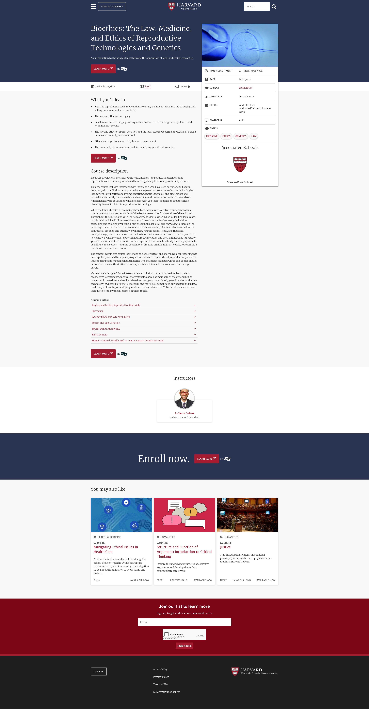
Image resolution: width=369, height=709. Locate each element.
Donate (98, 671)
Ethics (226, 136)
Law (253, 136)
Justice (225, 547)
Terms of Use (160, 684)
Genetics (240, 136)
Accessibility (160, 669)
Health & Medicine (109, 537)
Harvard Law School (240, 182)
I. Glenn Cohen (184, 413)
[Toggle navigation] (93, 6)
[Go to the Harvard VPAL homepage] (254, 671)
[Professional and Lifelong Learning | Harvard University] (184, 6)
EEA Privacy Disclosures (166, 691)
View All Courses (112, 6)
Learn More (101, 68)
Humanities (246, 87)
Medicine (212, 136)
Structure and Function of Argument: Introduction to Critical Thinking (184, 551)
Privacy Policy (161, 676)
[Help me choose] (189, 86)
